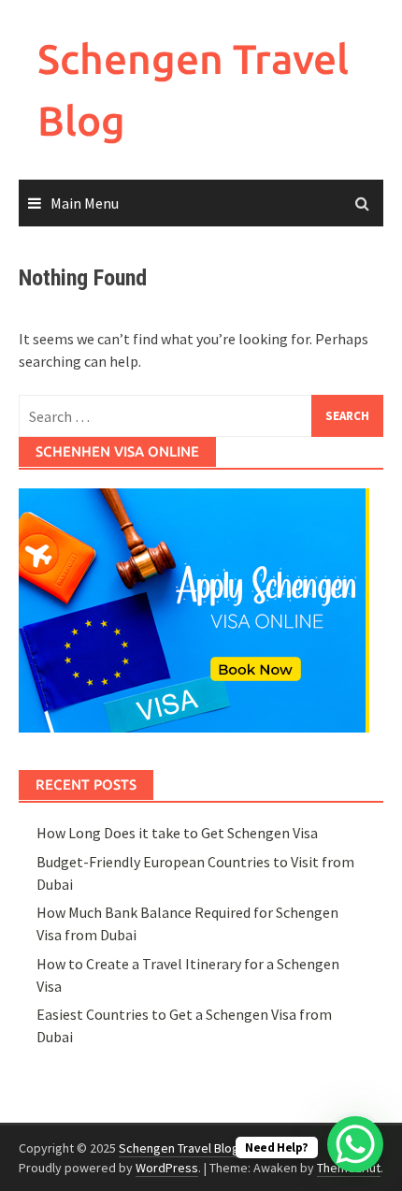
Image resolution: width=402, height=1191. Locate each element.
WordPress (167, 1167)
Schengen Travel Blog (179, 1148)
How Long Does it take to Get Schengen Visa (177, 832)
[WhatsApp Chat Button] (355, 1144)
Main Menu (84, 203)
